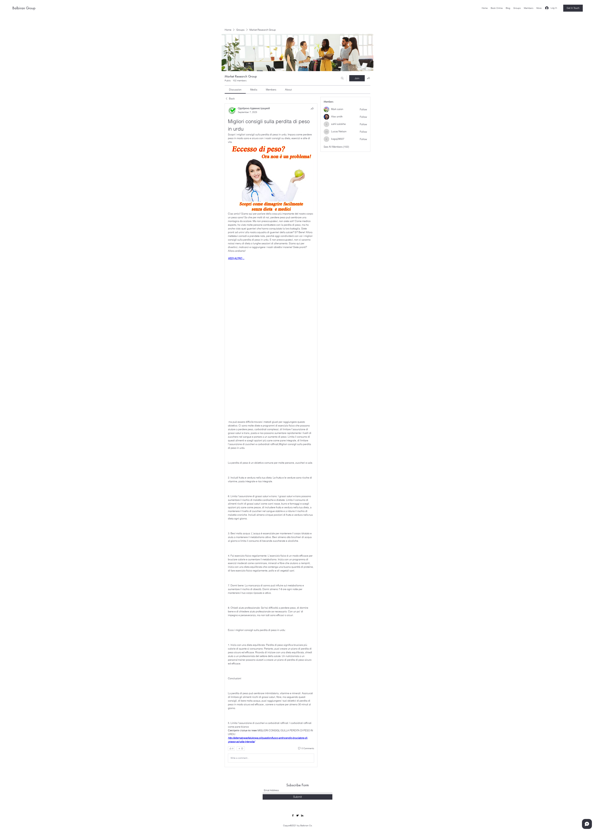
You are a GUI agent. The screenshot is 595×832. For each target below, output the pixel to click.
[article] (271, 435)
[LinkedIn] (302, 815)
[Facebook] (292, 815)
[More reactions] (241, 748)
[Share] (312, 108)
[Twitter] (297, 815)
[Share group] (368, 78)
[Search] (342, 78)
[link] (235, 89)
